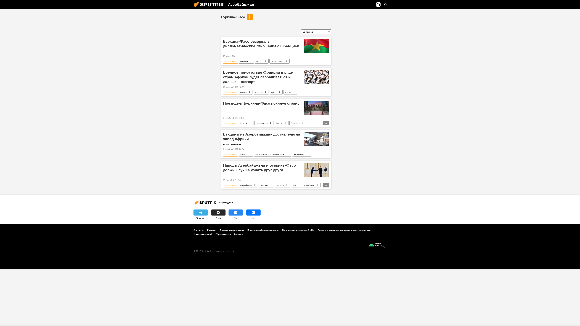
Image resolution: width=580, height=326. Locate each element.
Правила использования (232, 230)
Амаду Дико (309, 185)
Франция (244, 61)
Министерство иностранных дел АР (270, 154)
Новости (243, 123)
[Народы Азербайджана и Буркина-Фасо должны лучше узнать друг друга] (316, 170)
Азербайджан (299, 154)
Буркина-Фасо (233, 17)
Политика (264, 185)
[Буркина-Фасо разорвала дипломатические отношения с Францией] (316, 46)
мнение (288, 92)
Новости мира (261, 123)
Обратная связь (223, 234)
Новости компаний (202, 234)
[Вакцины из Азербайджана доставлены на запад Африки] (316, 139)
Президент (295, 123)
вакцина (243, 154)
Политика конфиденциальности (263, 230)
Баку (294, 185)
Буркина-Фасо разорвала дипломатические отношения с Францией (261, 43)
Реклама (238, 234)
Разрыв (259, 61)
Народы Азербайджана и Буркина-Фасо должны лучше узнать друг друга (259, 167)
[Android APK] (376, 245)
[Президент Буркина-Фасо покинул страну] (316, 108)
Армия (273, 92)
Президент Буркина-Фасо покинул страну (261, 103)
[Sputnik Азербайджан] (210, 8)
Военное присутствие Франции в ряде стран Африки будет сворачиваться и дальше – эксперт (258, 77)
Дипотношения (277, 61)
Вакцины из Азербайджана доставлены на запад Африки (261, 136)
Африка (243, 92)
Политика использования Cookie (298, 230)
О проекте (198, 230)
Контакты (211, 230)
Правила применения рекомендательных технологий (344, 230)
